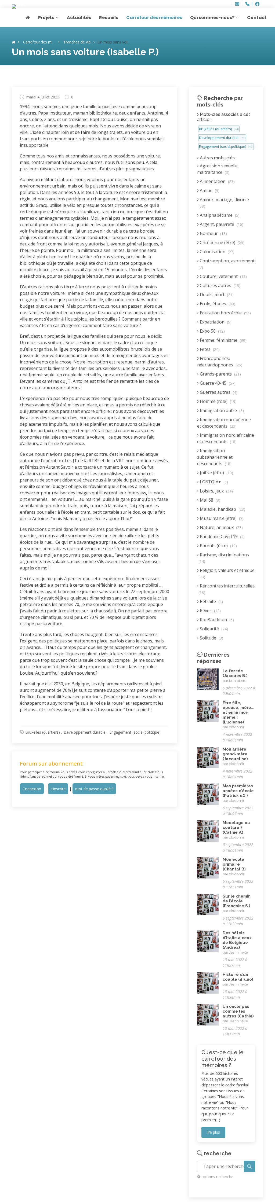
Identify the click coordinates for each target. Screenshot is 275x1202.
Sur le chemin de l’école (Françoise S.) (237, 901)
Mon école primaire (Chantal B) (234, 864)
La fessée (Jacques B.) (235, 673)
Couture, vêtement (223, 276)
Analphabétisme (219, 215)
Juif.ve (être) (216, 473)
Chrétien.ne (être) (221, 242)
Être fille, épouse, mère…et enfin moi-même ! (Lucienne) (238, 712)
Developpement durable (85, 732)
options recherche (217, 1176)
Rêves (210, 610)
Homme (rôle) (218, 401)
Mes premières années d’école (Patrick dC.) (238, 791)
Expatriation (215, 322)
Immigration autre (221, 410)
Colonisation (216, 252)
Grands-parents (220, 374)
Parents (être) (218, 546)
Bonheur (213, 233)
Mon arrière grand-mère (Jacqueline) (235, 754)
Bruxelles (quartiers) (42, 732)
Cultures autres (219, 285)
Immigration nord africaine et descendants (225, 438)
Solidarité (213, 629)
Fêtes (209, 349)
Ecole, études (217, 304)
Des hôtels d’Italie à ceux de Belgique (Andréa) (237, 940)
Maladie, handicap (222, 509)
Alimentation (217, 181)
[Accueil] (13, 42)
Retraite (211, 601)
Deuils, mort (216, 294)
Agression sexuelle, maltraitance (218, 169)
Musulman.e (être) (221, 518)
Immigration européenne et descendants (224, 423)
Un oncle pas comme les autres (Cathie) (238, 1011)
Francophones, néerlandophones (219, 361)
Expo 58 (212, 331)
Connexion (32, 788)
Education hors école (225, 313)
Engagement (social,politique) (135, 732)
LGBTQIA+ (213, 482)
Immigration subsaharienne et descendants (215, 457)
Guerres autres (218, 392)
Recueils (108, 17)
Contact (257, 17)
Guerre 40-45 (217, 383)
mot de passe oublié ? (94, 788)
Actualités (79, 17)
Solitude (211, 638)
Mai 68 (209, 500)
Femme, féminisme (223, 340)
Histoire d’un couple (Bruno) (238, 977)
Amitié (209, 190)
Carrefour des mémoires (154, 17)
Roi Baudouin (216, 620)
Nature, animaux (221, 527)
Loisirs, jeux (216, 491)
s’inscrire (58, 788)
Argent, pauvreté (221, 224)
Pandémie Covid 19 (222, 536)
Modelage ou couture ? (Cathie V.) (236, 827)
